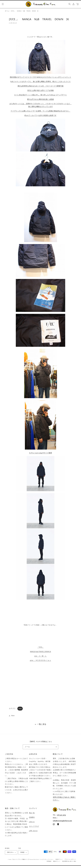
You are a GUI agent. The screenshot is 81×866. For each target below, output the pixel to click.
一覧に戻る (41, 724)
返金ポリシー (59, 859)
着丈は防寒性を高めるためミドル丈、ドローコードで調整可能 (41, 86)
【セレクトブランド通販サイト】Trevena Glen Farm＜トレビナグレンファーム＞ (33, 859)
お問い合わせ (33, 831)
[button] (3, 4)
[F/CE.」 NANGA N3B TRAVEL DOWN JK (24, 11)
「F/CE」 (40, 647)
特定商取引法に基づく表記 (69, 861)
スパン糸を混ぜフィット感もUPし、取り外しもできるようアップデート (40, 95)
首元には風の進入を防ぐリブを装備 (40, 90)
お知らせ (32, 822)
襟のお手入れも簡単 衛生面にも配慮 (40, 99)
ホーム (7, 11)
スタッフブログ (34, 826)
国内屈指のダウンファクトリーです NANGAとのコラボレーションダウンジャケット (40, 77)
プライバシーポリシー (70, 859)
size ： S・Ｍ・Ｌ (40, 656)
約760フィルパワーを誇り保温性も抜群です (40, 115)
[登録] (56, 747)
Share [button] (13, 715)
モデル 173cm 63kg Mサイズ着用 (40, 453)
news (20, 708)
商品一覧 (32, 813)
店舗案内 (32, 817)
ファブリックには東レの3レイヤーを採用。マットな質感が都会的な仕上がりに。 (40, 111)
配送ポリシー (56, 861)
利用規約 (49, 861)
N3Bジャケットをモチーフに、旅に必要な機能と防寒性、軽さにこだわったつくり (40, 81)
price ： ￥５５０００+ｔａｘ (40, 660)
